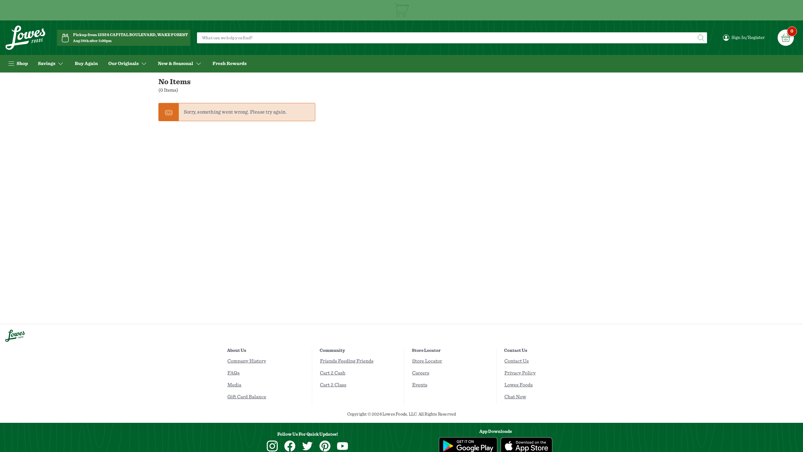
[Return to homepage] (25, 38)
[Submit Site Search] (700, 37)
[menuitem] (86, 64)
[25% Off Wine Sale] (401, 10)
